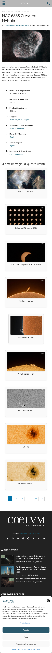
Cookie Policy (15, 649)
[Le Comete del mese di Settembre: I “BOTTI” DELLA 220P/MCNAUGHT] (7, 559)
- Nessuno (10, 11)
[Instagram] (13, 539)
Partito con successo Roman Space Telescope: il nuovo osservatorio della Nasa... (32, 569)
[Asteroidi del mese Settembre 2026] (7, 582)
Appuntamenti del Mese (23, 561)
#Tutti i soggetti (24, 120)
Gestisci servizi (25, 623)
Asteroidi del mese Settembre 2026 (31, 578)
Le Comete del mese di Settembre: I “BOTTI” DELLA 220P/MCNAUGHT (31, 557)
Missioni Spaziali (21, 575)
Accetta (26, 630)
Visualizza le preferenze (26, 644)
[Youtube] (44, 539)
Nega (26, 637)
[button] (48, 601)
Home (3, 11)
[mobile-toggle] (3, 3)
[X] (39, 539)
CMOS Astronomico (16, 154)
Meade (11, 137)
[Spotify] (23, 539)
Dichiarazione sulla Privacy (30, 649)
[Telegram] (28, 539)
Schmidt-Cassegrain (16, 128)
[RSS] (18, 539)
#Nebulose (13, 120)
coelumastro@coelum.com (30, 534)
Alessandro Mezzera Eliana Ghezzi (16, 26)
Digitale (12, 146)
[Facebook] (8, 539)
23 (36, 499)
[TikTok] (34, 539)
